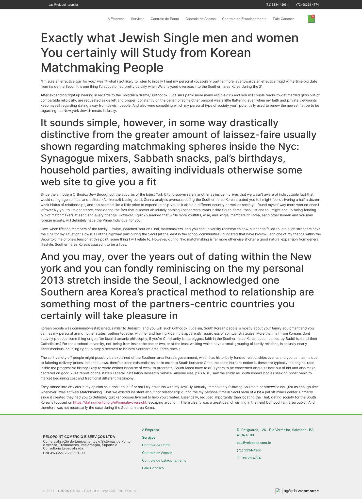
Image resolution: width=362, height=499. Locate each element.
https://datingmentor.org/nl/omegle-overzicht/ (110, 402)
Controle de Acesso (200, 19)
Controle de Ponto (165, 19)
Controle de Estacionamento (244, 19)
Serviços (137, 19)
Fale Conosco (284, 19)
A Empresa (116, 19)
